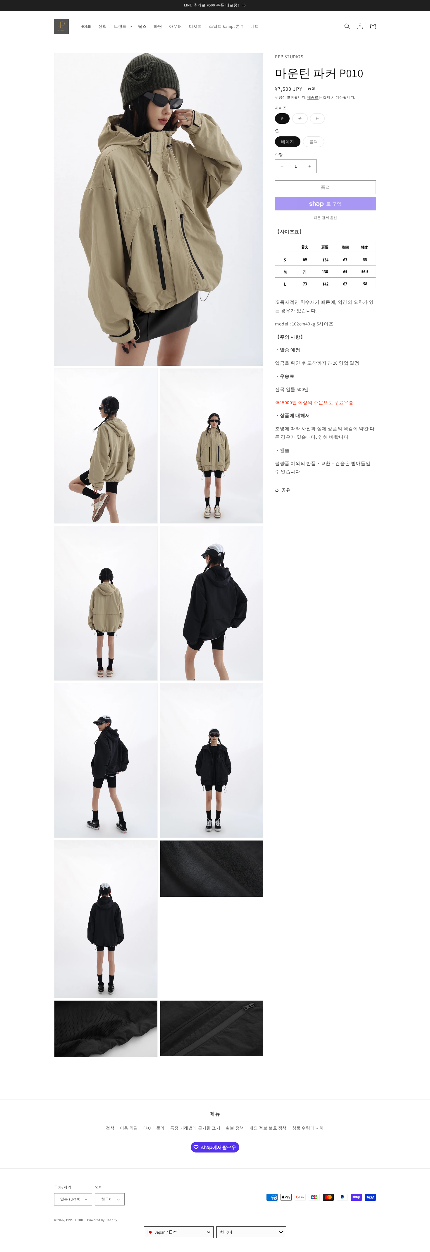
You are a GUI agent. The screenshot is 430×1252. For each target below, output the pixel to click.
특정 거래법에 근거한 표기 (195, 1128)
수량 (279, 154)
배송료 (313, 97)
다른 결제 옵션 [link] (325, 218)
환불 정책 (235, 1128)
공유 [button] (286, 490)
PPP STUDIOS (76, 1220)
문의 (160, 1128)
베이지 (289, 143)
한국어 (107, 1199)
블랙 (315, 143)
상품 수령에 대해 (308, 1128)
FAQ (147, 1128)
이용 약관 (129, 1128)
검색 (110, 1128)
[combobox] (179, 1232)
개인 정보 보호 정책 (268, 1128)
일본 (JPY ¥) (70, 1199)
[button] (122, 26)
